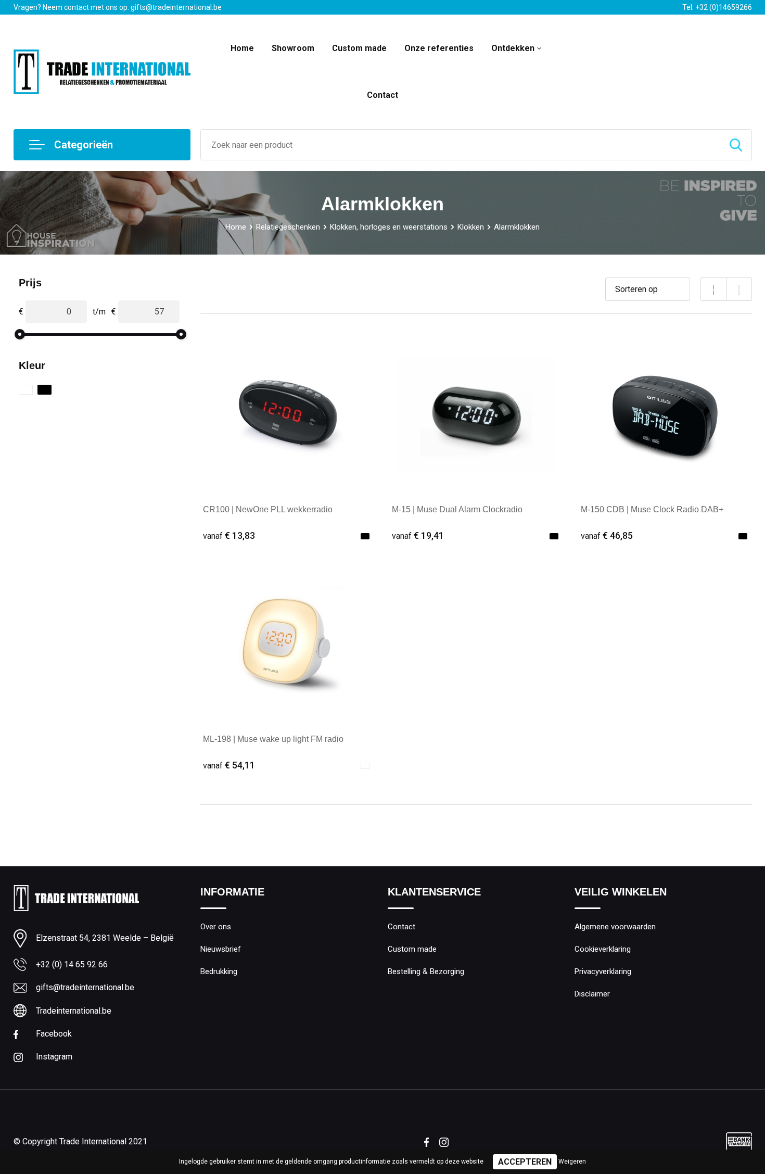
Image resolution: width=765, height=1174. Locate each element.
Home (242, 48)
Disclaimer (592, 994)
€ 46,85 (607, 535)
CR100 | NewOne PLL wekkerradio (268, 509)
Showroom (293, 48)
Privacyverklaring (603, 971)
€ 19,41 (418, 535)
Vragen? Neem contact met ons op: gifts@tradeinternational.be (118, 7)
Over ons (215, 926)
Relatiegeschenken (288, 227)
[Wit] (26, 390)
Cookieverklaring (603, 949)
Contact (382, 95)
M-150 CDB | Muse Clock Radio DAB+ (652, 509)
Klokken (470, 227)
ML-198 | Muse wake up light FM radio (273, 739)
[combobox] (460, 145)
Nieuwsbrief (220, 949)
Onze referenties (439, 48)
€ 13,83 (229, 535)
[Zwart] (44, 390)
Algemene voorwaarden (615, 926)
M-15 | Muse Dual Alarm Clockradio (457, 509)
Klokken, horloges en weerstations (389, 227)
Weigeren (572, 1161)
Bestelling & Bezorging (426, 971)
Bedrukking (218, 971)
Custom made (359, 48)
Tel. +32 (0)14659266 (717, 7)
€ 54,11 (229, 765)
